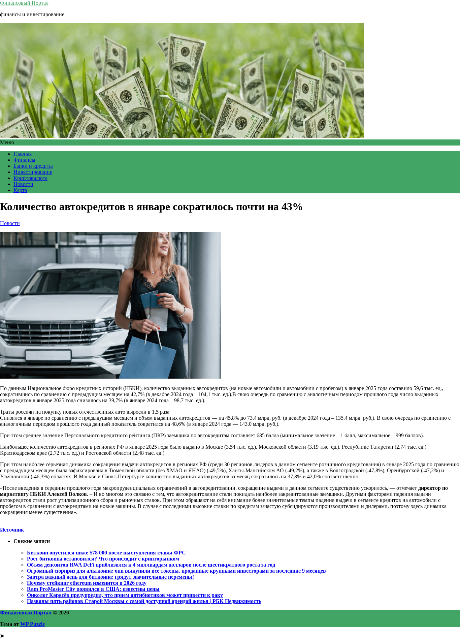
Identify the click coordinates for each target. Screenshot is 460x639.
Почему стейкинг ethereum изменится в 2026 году (86, 583)
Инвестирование (32, 172)
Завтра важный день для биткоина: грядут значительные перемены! (110, 577)
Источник (12, 530)
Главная (22, 154)
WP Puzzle (32, 624)
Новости (23, 184)
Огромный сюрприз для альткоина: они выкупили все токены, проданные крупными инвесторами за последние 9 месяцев (176, 571)
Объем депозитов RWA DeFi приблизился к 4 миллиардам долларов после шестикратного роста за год (151, 565)
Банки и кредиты (33, 166)
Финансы (24, 160)
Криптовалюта (30, 178)
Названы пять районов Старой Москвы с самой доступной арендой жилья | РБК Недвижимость (144, 601)
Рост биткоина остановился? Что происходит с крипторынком (103, 559)
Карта (20, 190)
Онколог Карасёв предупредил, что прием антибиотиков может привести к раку (125, 595)
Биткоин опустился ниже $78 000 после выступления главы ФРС (106, 552)
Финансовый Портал (24, 3)
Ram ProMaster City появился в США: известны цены (93, 589)
